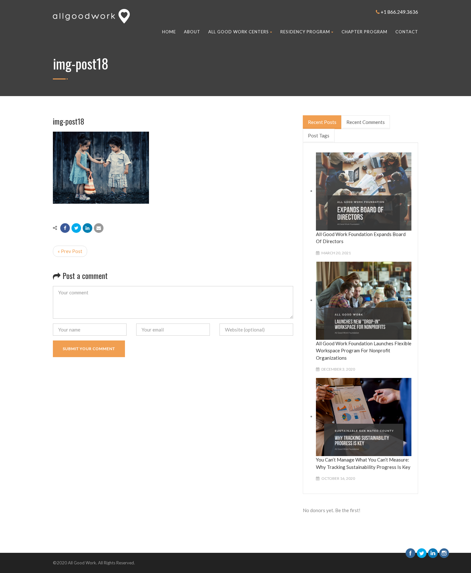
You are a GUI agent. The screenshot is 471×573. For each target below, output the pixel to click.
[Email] (98, 228)
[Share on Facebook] (65, 228)
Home (169, 31)
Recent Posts (322, 122)
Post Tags (318, 135)
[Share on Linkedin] (87, 228)
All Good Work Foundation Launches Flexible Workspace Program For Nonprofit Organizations (363, 350)
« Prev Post (70, 251)
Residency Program (305, 31)
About (192, 31)
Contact (406, 31)
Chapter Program (364, 31)
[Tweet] (76, 228)
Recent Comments (365, 122)
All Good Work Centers (238, 31)
